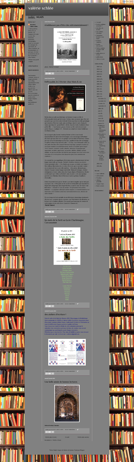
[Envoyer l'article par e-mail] (78, 71)
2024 (98, 69)
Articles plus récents (51, 437)
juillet (100, 108)
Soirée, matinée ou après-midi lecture (100, 49)
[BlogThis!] (48, 73)
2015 (98, 91)
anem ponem (99, 175)
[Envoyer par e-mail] (46, 73)
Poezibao (99, 178)
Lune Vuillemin (100, 173)
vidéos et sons (100, 59)
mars (99, 118)
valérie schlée (40, 8)
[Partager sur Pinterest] (53, 73)
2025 (98, 66)
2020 (98, 79)
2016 (98, 89)
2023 (98, 71)
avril (99, 116)
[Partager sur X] (50, 73)
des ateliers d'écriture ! (55, 314)
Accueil (67, 437)
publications (99, 57)
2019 (98, 81)
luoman (72, 450)
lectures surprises (98, 41)
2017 (98, 86)
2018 (98, 84)
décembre (101, 98)
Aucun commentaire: (70, 71)
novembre (101, 101)
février (100, 121)
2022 (98, 74)
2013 (98, 96)
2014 (98, 94)
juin (99, 111)
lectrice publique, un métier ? (101, 25)
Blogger (82, 450)
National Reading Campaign (52, 425)
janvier (100, 123)
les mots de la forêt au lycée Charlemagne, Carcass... (102, 145)
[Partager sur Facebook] (51, 73)
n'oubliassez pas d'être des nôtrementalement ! (66, 25)
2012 (98, 163)
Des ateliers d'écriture (99, 32)
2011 (98, 166)
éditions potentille (98, 180)
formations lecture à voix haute (100, 37)
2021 (98, 76)
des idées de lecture (99, 28)
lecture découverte (99, 45)
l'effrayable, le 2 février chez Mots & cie (63, 82)
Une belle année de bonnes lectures (61, 382)
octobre (100, 103)
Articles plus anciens (83, 437)
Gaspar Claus (100, 184)
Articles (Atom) (57, 440)
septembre (101, 106)
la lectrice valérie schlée (34, 25)
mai (99, 113)
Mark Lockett (100, 186)
